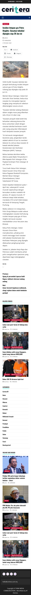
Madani (4, 413)
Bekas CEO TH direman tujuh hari (13, 379)
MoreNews (20, 591)
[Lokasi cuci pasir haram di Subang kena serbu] (15, 313)
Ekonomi (5, 399)
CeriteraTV (5, 392)
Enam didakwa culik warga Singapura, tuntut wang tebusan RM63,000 (14, 353)
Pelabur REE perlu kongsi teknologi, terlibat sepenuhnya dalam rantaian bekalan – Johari (14, 478)
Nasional (5, 420)
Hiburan (5, 402)
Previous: (14, 278)
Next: (15, 289)
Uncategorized (7, 445)
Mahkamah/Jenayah (17, 320)
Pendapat (5, 424)
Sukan (4, 434)
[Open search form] (29, 17)
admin (6, 38)
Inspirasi (5, 406)
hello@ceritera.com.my (10, 582)
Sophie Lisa (6, 329)
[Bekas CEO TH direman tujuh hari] (15, 368)
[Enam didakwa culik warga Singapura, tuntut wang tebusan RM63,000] (15, 341)
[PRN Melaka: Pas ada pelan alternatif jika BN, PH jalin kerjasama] (15, 494)
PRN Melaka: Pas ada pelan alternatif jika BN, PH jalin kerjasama (14, 506)
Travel (4, 442)
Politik (4, 431)
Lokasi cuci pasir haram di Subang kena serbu (15, 326)
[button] (3, 17)
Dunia (4, 395)
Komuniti (5, 24)
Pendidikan (6, 427)
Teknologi (5, 438)
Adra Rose (6, 381)
